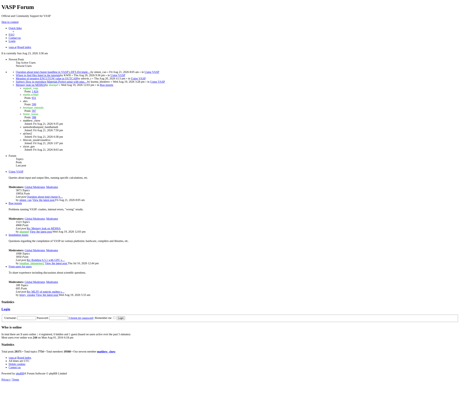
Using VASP (151, 72)
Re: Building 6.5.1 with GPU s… (46, 260)
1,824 (35, 91)
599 (34, 104)
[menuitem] (11, 34)
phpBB (20, 373)
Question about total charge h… (45, 196)
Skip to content (10, 22)
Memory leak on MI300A (30, 84)
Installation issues (18, 234)
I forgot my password (81, 317)
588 (34, 117)
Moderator (52, 187)
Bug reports (106, 84)
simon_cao (25, 200)
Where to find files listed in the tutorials (38, 75)
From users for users (20, 266)
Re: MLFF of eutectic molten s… (46, 291)
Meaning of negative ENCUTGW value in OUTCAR (46, 78)
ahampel (24, 231)
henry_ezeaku (27, 294)
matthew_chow (106, 351)
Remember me (103, 317)
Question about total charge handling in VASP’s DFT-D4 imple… (53, 72)
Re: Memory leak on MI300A (44, 228)
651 (34, 97)
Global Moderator (35, 187)
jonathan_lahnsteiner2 (31, 263)
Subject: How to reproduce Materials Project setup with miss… (51, 81)
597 (34, 110)
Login (5, 309)
